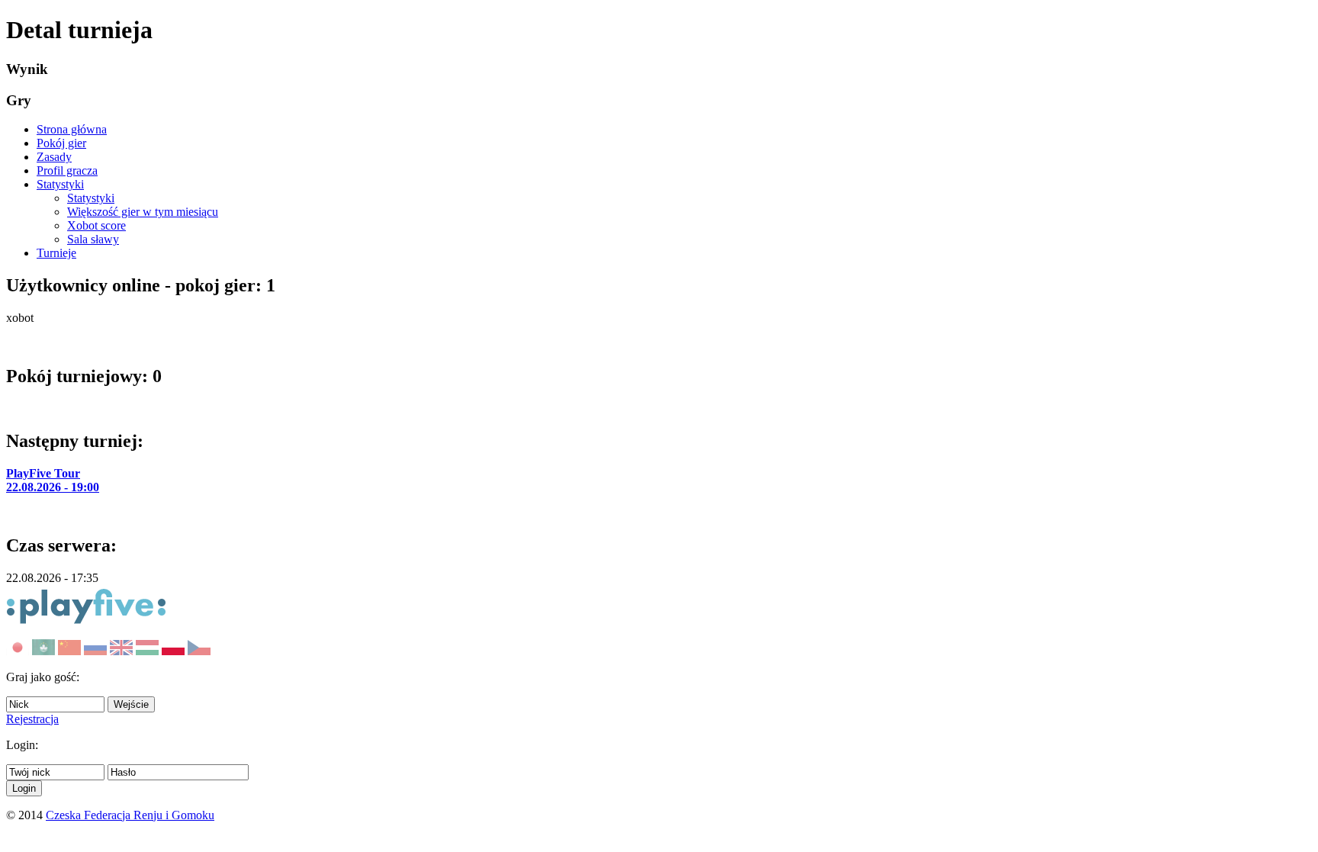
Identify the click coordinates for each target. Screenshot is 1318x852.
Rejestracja (32, 718)
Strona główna (72, 129)
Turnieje (56, 252)
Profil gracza (67, 170)
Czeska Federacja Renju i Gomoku (130, 815)
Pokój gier (61, 143)
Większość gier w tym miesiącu (142, 211)
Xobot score (96, 225)
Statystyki (60, 184)
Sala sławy (93, 239)
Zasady (54, 156)
